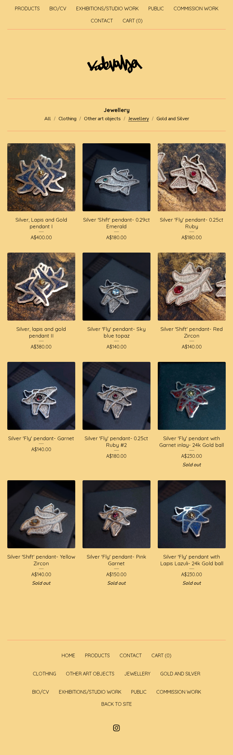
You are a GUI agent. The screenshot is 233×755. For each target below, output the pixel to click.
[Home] (116, 64)
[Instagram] (116, 728)
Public (156, 8)
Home (68, 655)
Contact (102, 21)
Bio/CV (57, 8)
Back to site (116, 704)
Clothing (67, 118)
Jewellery (138, 118)
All (47, 118)
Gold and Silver (173, 118)
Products (27, 8)
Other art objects (102, 118)
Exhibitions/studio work (107, 8)
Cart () (133, 21)
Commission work (196, 8)
